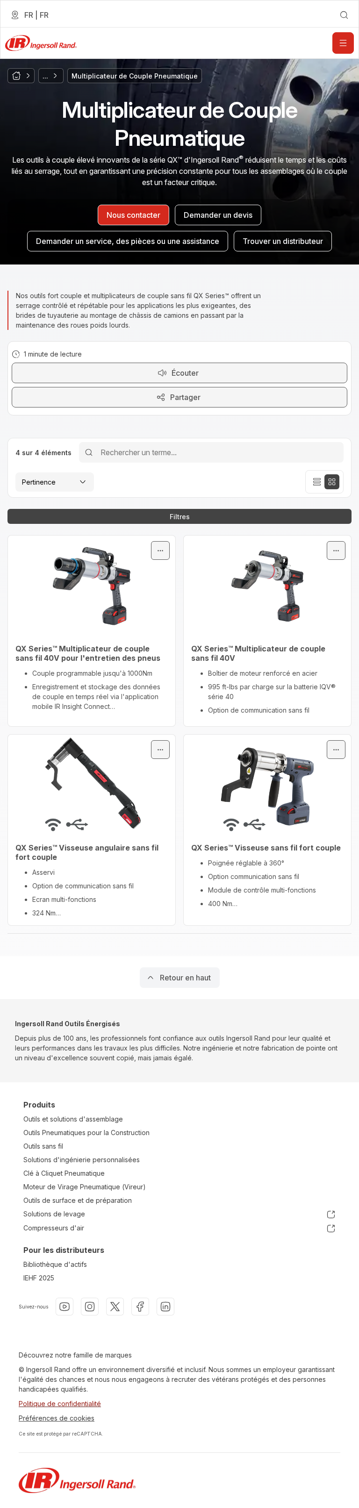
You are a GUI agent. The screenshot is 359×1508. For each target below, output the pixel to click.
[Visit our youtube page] (64, 1306)
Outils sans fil (43, 1146)
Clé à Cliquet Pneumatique (64, 1173)
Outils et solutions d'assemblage (73, 1119)
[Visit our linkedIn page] (165, 1306)
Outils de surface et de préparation (77, 1200)
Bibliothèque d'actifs (55, 1264)
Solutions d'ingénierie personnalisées (81, 1160)
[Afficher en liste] (316, 481)
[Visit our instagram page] (90, 1306)
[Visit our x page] (115, 1306)
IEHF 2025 (38, 1278)
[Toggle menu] (160, 550)
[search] (344, 15)
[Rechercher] (88, 452)
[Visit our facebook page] (140, 1306)
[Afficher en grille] (331, 481)
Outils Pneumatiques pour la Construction (86, 1132)
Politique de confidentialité (60, 1404)
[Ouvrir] (343, 43)
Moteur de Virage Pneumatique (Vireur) (84, 1187)
